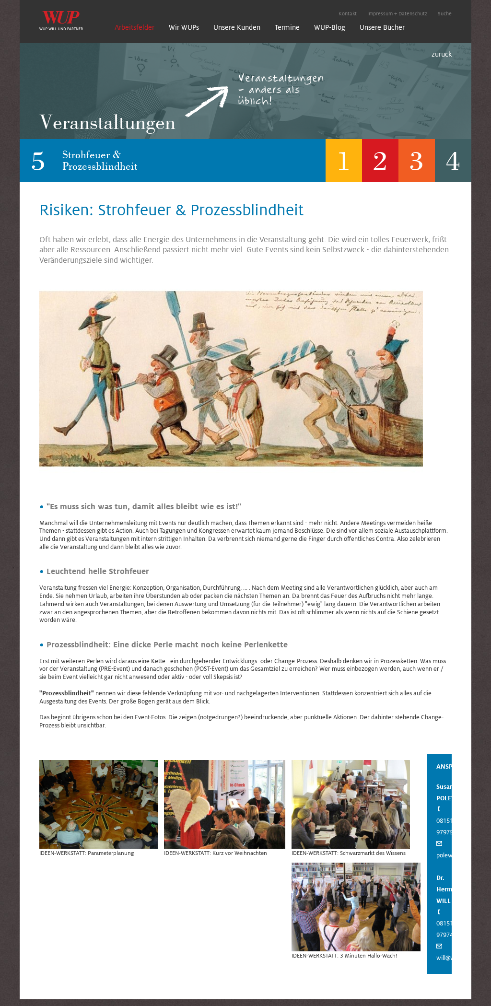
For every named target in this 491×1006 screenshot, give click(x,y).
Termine (287, 27)
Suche (445, 13)
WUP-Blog (329, 27)
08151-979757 (446, 827)
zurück (442, 54)
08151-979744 (446, 929)
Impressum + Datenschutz (397, 13)
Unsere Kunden (236, 27)
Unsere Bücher (382, 27)
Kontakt (348, 13)
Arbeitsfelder (134, 27)
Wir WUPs (184, 27)
